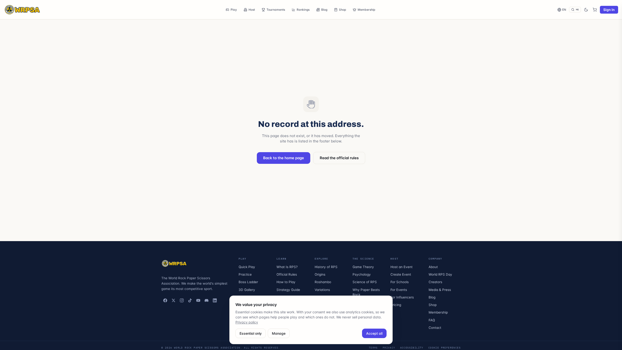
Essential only (251, 333)
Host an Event (401, 267)
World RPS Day (440, 274)
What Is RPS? (287, 267)
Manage (278, 333)
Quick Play (247, 267)
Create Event (400, 274)
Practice (245, 274)
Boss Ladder (248, 282)
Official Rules (286, 274)
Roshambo (323, 282)
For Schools (399, 282)
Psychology (362, 274)
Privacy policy (246, 322)
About (433, 267)
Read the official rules (339, 158)
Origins (320, 274)
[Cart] (594, 9)
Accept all (374, 333)
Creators (435, 282)
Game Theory (363, 267)
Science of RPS (365, 282)
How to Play (285, 282)
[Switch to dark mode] (586, 9)
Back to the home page (283, 158)
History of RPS (326, 267)
